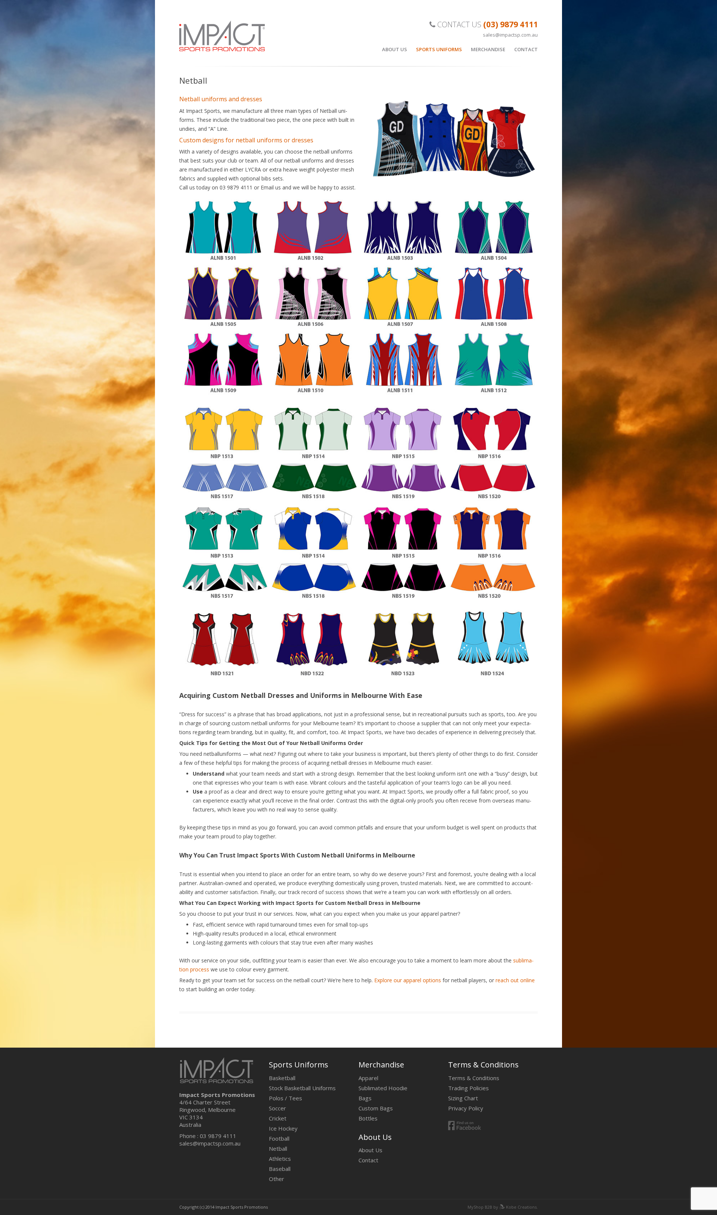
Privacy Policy (465, 1108)
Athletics (280, 1158)
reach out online (515, 980)
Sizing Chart (463, 1098)
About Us (394, 49)
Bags (365, 1098)
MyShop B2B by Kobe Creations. (503, 1207)
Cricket (277, 1118)
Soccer (277, 1108)
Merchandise (488, 49)
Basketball (282, 1078)
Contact (526, 49)
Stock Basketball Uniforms (302, 1088)
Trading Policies (468, 1088)
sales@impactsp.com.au (510, 34)
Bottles (368, 1118)
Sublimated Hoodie (382, 1088)
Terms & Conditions (473, 1078)
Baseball (280, 1168)
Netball (278, 1148)
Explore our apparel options (407, 980)
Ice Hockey (283, 1128)
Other (276, 1178)
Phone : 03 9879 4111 (207, 1136)
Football (279, 1138)
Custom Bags (375, 1108)
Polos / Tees (285, 1098)
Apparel (368, 1078)
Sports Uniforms (439, 49)
